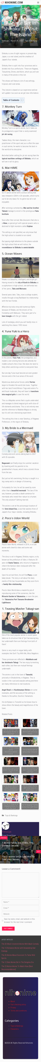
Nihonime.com (14, 2)
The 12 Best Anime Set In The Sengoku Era (17, 962)
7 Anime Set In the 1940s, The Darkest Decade (17, 844)
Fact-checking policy (18, 1004)
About (12, 1001)
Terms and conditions (18, 1011)
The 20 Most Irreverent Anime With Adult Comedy (20, 944)
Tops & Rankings (11, 815)
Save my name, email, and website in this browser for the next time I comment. (19, 920)
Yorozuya (6, 831)
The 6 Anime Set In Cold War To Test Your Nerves (18, 858)
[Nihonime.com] (2, 2)
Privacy (13, 1007)
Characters (14, 1029)
